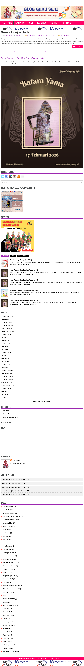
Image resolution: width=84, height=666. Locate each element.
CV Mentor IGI (67, 23)
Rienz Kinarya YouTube (10, 417)
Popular (5, 256)
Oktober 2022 (5, 382)
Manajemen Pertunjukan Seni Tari (15, 32)
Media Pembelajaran (9, 566)
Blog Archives (22, 256)
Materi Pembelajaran (33, 35)
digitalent (5, 543)
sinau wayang (7, 622)
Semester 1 (6, 608)
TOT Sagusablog (8, 645)
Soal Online (6, 632)
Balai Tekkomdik (8, 526)
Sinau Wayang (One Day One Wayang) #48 (22, 58)
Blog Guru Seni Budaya (36, 658)
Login (28, 27)
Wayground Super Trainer (11, 651)
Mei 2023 (4, 361)
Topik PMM (6, 641)
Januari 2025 (5, 346)
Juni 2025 (4, 340)
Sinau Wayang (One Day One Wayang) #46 (15, 487)
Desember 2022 (6, 376)
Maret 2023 (4, 367)
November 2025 (6, 325)
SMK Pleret (6, 628)
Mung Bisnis (68, 661)
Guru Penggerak (6, 27)
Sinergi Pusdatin (8, 625)
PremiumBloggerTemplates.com (41, 661)
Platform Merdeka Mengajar (11, 585)
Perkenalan (6, 582)
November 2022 (6, 379)
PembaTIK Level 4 (9, 572)
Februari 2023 (5, 370)
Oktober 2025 (5, 328)
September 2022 (6, 385)
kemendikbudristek (9, 556)
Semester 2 (44, 35)
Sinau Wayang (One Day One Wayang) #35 (24, 280)
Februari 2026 (5, 316)
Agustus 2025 (5, 334)
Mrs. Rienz (16, 460)
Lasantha (29, 661)
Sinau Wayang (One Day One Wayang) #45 (15, 491)
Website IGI (6, 410)
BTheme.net (54, 661)
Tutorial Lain (6, 648)
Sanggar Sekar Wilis (9, 605)
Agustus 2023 (5, 352)
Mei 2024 (4, 349)
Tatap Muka (6, 638)
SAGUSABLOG (58, 658)
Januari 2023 (5, 373)
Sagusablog (6, 414)
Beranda (43, 52)
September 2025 (6, 331)
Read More (77, 46)
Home (3, 23)
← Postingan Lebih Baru (9, 52)
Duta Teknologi (41, 23)
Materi (31, 23)
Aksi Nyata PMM (8, 506)
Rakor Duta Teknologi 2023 (11, 589)
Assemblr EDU (7, 523)
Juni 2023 (4, 358)
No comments (65, 35)
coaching (5, 536)
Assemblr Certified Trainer (11, 520)
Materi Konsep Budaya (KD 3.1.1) (21, 260)
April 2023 (4, 364)
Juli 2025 (4, 337)
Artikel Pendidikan (8, 513)
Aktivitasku (6, 510)
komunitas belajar (8, 559)
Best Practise (7, 530)
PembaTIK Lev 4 (55, 23)
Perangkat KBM (20, 23)
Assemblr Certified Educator (12, 516)
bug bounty (6, 533)
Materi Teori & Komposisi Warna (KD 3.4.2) (24, 290)
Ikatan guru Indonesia (9, 553)
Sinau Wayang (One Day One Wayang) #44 (15, 494)
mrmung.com (75, 661)
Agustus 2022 (5, 388)
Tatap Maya (6, 635)
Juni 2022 (4, 391)
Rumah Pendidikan (9, 599)
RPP (4, 595)
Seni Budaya (53, 35)
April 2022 (4, 397)
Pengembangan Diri (9, 576)
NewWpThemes (11, 661)
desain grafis (7, 539)
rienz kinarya (7, 592)
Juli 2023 (4, 355)
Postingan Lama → (76, 52)
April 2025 (4, 343)
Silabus (5, 618)
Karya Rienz (19, 27)
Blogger (48, 401)
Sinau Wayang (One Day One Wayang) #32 (24, 270)
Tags (13, 256)
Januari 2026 (5, 319)
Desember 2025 (6, 322)
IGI (65, 658)
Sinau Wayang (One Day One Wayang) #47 (15, 483)
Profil (10, 23)
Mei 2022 (4, 394)
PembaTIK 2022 (8, 569)
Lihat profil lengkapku (18, 463)
